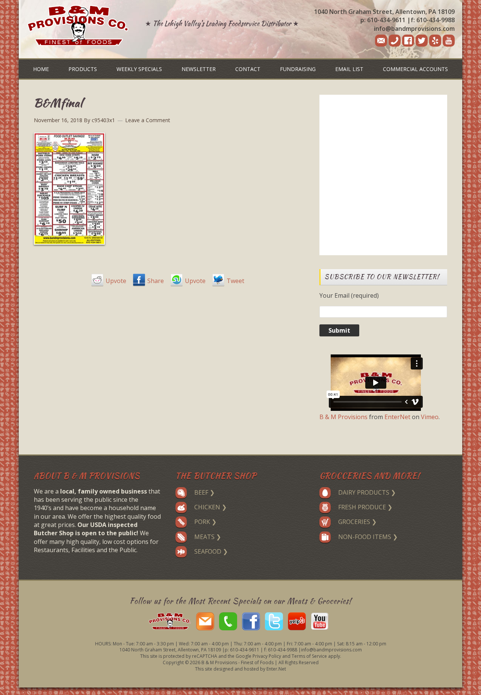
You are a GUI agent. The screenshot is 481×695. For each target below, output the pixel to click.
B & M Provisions (343, 417)
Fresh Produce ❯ (365, 507)
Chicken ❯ (210, 507)
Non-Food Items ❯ (368, 537)
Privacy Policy (267, 656)
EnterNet (397, 417)
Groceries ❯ (357, 522)
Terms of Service (309, 656)
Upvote (116, 281)
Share (155, 281)
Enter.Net (276, 669)
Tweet (235, 281)
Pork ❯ (205, 522)
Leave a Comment (147, 120)
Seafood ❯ (211, 551)
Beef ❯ (204, 492)
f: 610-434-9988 (433, 20)
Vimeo (430, 417)
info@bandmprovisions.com (414, 28)
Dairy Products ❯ (367, 492)
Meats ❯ (207, 537)
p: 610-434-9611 (382, 20)
